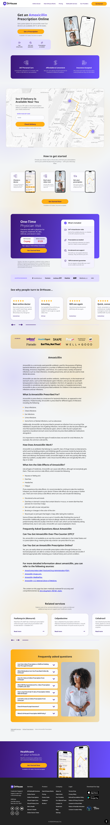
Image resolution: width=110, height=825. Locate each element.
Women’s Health (31, 809)
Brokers (44, 803)
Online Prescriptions (28, 729)
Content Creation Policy (75, 809)
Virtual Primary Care (33, 803)
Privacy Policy (72, 794)
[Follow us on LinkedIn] (17, 808)
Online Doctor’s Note (33, 812)
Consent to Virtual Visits (75, 803)
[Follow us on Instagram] (12, 813)
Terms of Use (72, 791)
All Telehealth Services (33, 791)
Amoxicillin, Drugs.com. (33, 574)
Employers (45, 800)
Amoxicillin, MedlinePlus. (33, 577)
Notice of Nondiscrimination (76, 806)
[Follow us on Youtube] (22, 808)
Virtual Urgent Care (32, 800)
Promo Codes (45, 797)
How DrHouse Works (50, 3)
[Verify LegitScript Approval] (89, 808)
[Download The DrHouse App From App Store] (93, 792)
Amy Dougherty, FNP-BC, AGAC (51, 591)
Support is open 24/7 (16, 793)
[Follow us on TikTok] (17, 813)
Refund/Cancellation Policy (76, 797)
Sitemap (58, 812)
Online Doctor (37, 3)
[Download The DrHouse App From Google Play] (93, 798)
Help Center (59, 794)
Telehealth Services (71, 3)
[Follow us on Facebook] (12, 808)
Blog (57, 809)
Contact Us (59, 803)
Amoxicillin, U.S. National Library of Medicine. (41, 581)
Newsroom (59, 806)
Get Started (99, 4)
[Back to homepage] (18, 786)
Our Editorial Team (61, 800)
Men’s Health (31, 806)
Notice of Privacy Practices (76, 800)
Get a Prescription (31, 31)
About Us (58, 791)
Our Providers (84, 3)
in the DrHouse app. (16, 795)
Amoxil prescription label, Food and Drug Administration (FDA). (47, 570)
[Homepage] (10, 3)
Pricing (61, 3)
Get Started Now (55, 201)
